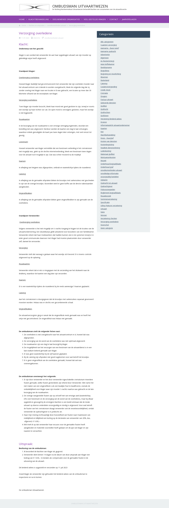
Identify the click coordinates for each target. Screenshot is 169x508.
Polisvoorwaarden (108, 189)
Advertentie (105, 54)
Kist (102, 131)
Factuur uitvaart (107, 99)
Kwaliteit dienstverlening (110, 148)
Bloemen (104, 77)
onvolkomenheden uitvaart (56, 25)
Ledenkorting (106, 151)
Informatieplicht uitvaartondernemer (115, 125)
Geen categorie (107, 228)
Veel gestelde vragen (95, 19)
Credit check (105, 90)
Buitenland (105, 80)
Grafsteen (105, 115)
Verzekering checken (109, 218)
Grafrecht (104, 109)
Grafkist (104, 106)
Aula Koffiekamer (107, 64)
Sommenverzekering (109, 199)
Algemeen (105, 58)
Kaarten (104, 128)
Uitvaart (104, 209)
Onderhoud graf (107, 167)
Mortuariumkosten (108, 157)
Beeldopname (106, 67)
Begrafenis (105, 70)
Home (22, 19)
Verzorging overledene (110, 221)
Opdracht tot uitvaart (109, 183)
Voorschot (105, 225)
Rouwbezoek (106, 196)
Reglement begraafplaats (111, 193)
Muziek (103, 160)
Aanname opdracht (108, 51)
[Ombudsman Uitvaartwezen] (34, 10)
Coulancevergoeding (109, 87)
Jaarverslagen (129, 19)
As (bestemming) (107, 61)
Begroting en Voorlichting (111, 74)
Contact (113, 19)
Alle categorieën (107, 42)
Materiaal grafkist (108, 154)
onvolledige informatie (110, 173)
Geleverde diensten (108, 103)
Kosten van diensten (109, 141)
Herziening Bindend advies (111, 119)
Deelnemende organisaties (66, 19)
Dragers (104, 96)
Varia (103, 212)
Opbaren (104, 180)
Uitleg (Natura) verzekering (111, 205)
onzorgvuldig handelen (110, 176)
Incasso (104, 122)
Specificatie (105, 202)
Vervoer (104, 215)
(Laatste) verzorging (109, 45)
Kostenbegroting (107, 144)
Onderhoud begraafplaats (111, 164)
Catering (104, 83)
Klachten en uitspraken (37, 25)
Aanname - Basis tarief (110, 48)
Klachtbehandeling (38, 19)
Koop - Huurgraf (107, 138)
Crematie (104, 93)
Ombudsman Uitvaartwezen (84, 503)
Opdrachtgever (106, 186)
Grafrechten (105, 112)
